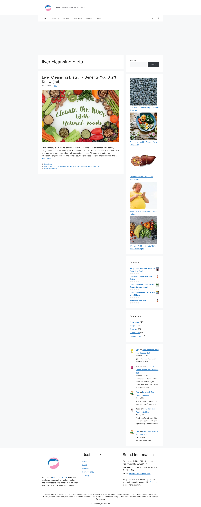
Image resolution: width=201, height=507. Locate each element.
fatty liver (56, 166)
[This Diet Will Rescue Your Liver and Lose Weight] (143, 230)
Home (44, 18)
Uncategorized (136, 336)
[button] (158, 18)
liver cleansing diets (84, 166)
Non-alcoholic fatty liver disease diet (147, 369)
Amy (137, 350)
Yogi (137, 392)
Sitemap (85, 475)
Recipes (66, 18)
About (85, 461)
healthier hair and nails (68, 166)
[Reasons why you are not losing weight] (143, 196)
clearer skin (48, 166)
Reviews (89, 18)
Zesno (152, 482)
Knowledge (54, 18)
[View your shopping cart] (152, 18)
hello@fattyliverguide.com (139, 474)
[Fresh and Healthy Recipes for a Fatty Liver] (143, 127)
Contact (85, 468)
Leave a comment (50, 168)
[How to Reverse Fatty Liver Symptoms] (143, 161)
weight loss (95, 166)
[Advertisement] (100, 37)
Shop (98, 18)
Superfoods (77, 18)
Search (133, 60)
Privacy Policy (88, 472)
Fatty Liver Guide (59, 477)
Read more (46, 158)
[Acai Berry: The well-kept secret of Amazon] (143, 92)
